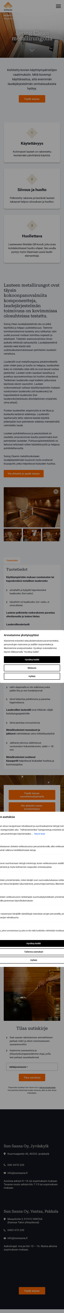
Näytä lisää (39, 834)
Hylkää (32, 676)
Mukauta (32, 668)
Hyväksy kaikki (32, 659)
